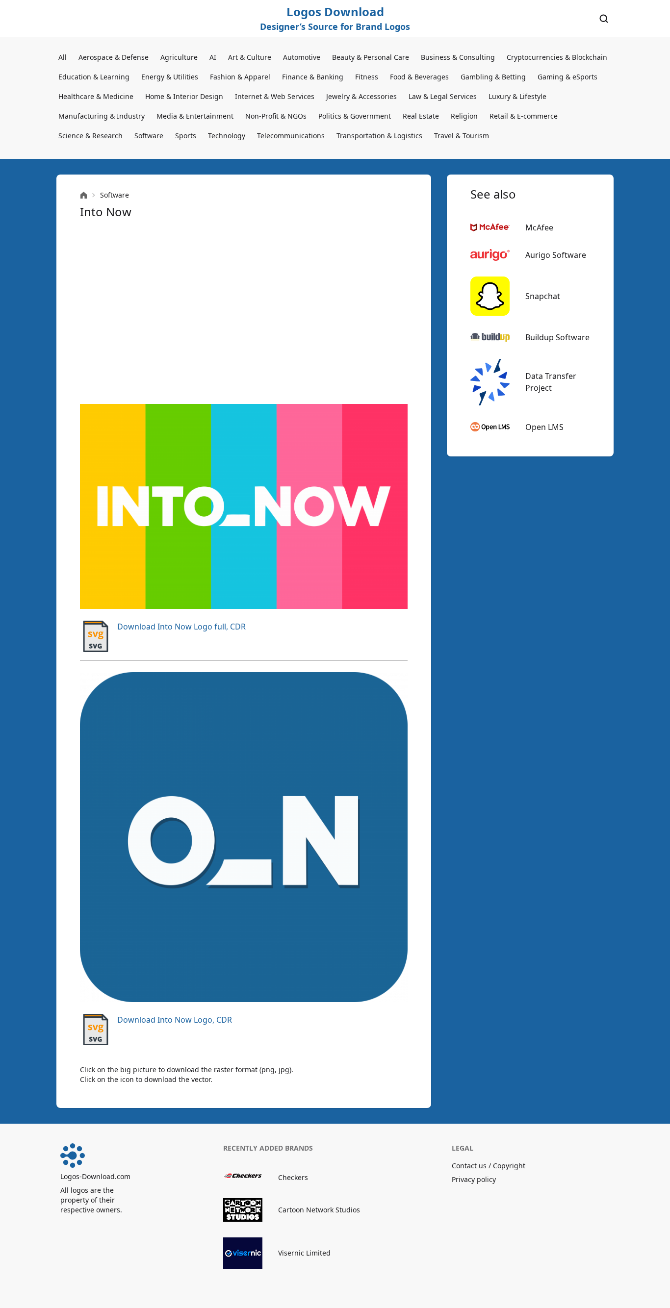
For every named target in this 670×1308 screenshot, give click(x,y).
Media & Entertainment (194, 116)
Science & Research (90, 135)
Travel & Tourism (461, 135)
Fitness (366, 76)
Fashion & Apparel (240, 76)
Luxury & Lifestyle (517, 96)
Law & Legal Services (443, 96)
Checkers (293, 1177)
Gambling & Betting (493, 76)
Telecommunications (291, 135)
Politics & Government (354, 116)
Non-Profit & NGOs (276, 116)
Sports (185, 135)
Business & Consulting (458, 57)
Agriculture (179, 57)
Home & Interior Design (184, 96)
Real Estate (421, 116)
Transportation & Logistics (379, 135)
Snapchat (542, 296)
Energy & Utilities (169, 76)
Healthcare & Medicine (95, 96)
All (62, 57)
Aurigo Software (555, 255)
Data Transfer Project (550, 382)
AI (212, 57)
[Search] (604, 18)
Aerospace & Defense (113, 57)
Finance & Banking (312, 76)
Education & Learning (93, 76)
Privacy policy (474, 1179)
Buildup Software (557, 337)
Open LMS (544, 427)
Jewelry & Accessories (361, 96)
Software (148, 135)
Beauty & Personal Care (370, 57)
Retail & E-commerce (524, 116)
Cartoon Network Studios (319, 1209)
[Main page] (83, 195)
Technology (226, 135)
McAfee (539, 227)
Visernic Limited (304, 1253)
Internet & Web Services (274, 96)
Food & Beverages (419, 76)
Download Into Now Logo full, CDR (181, 626)
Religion (464, 116)
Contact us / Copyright (488, 1165)
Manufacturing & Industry (101, 116)
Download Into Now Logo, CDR (174, 1019)
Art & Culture (249, 57)
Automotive (301, 57)
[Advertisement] (244, 311)
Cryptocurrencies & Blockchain (557, 57)
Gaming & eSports (567, 76)
